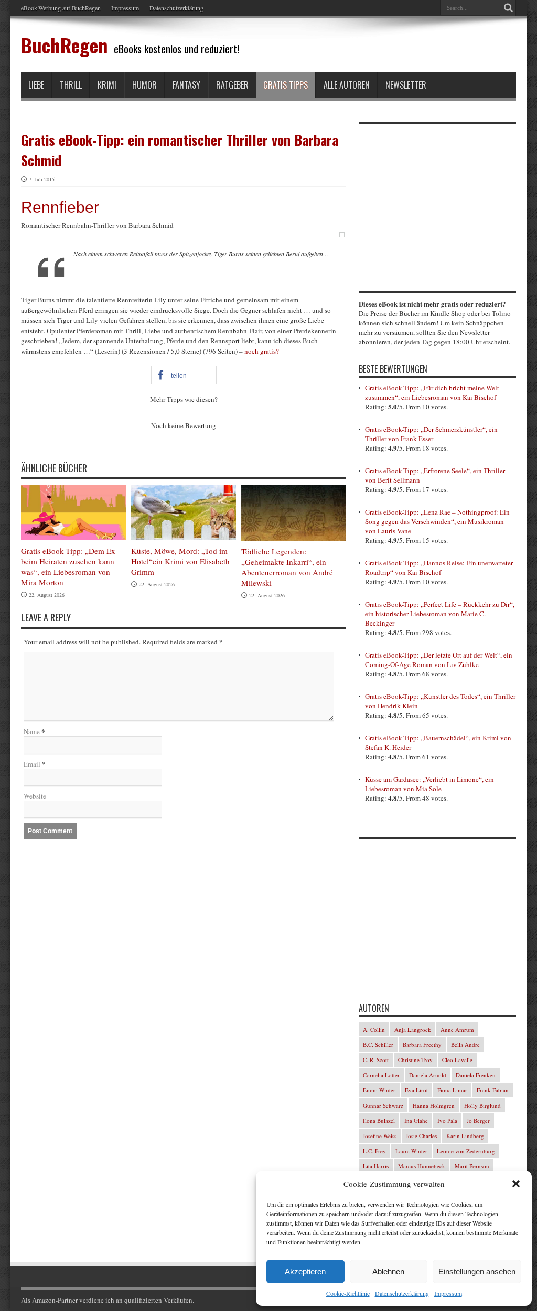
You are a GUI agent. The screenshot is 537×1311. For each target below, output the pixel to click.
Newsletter (405, 85)
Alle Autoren (347, 85)
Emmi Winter (379, 1090)
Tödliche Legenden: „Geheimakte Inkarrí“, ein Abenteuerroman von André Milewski (287, 567)
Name (32, 731)
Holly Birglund (482, 1105)
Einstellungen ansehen (476, 1271)
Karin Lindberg (465, 1136)
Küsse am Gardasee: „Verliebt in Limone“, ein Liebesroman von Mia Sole (429, 783)
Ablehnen (388, 1271)
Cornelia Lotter (381, 1075)
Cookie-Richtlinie (348, 1293)
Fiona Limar (452, 1090)
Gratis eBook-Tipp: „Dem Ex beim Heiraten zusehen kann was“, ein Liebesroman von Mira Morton (68, 566)
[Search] (508, 8)
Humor (144, 85)
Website (35, 796)
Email (32, 764)
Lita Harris (376, 1166)
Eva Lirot (416, 1090)
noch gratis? (261, 351)
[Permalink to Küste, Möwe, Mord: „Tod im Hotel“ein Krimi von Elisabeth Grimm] (183, 537)
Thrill (71, 85)
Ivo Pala (447, 1120)
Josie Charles (421, 1136)
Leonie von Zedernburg (466, 1151)
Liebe (36, 85)
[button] (516, 1183)
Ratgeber (232, 85)
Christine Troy (415, 1060)
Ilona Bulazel (379, 1120)
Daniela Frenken (476, 1075)
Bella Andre (465, 1044)
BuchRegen (64, 45)
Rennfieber (60, 207)
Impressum (448, 1293)
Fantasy (186, 85)
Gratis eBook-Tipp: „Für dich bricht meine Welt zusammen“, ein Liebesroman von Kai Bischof (432, 392)
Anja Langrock (412, 1029)
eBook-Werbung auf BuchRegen (61, 8)
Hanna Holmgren (434, 1105)
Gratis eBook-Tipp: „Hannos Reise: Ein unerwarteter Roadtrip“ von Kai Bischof (439, 567)
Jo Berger (478, 1120)
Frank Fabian (493, 1090)
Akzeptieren (305, 1271)
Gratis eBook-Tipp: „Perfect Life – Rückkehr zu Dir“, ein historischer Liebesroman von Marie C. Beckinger (439, 613)
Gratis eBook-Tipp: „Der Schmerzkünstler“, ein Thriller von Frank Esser (431, 433)
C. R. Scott (376, 1060)
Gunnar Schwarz (383, 1105)
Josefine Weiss (379, 1136)
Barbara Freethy (422, 1044)
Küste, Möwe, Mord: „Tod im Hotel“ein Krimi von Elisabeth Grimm (180, 561)
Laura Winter (411, 1151)
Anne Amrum (457, 1029)
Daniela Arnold (427, 1075)
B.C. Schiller (378, 1044)
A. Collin (374, 1029)
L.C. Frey (374, 1151)
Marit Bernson (472, 1166)
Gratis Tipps (285, 85)
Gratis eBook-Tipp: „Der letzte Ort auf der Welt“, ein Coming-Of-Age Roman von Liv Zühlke (438, 659)
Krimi (107, 85)
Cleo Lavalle (457, 1060)
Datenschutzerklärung (402, 1293)
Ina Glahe (416, 1120)
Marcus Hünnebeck (421, 1166)
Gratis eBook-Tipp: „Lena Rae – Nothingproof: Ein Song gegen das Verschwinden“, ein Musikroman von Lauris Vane (437, 521)
